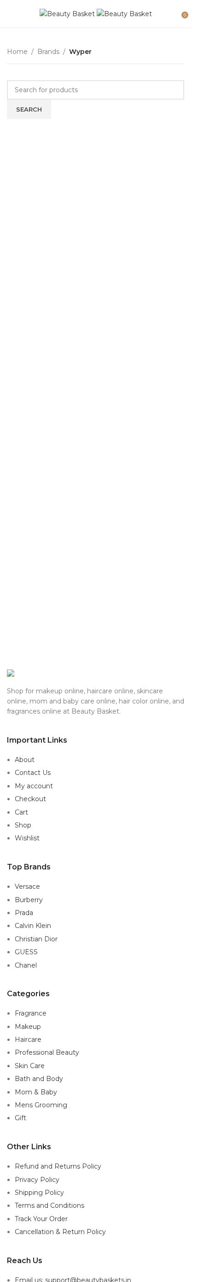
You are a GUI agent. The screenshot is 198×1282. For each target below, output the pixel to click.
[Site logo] (68, 13)
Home (17, 51)
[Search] (175, 14)
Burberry (29, 900)
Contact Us (33, 772)
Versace (27, 886)
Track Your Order (41, 1219)
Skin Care (30, 1066)
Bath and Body (39, 1079)
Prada (24, 913)
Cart (21, 812)
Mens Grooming (41, 1105)
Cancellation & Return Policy (60, 1232)
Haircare (28, 1039)
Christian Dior (36, 939)
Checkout (30, 799)
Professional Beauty (47, 1052)
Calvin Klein (33, 926)
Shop (23, 825)
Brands (48, 51)
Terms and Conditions (49, 1205)
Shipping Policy (39, 1192)
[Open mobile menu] (10, 14)
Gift (20, 1118)
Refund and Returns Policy (58, 1166)
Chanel (26, 965)
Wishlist (27, 838)
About (25, 760)
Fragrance (31, 1013)
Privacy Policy (37, 1180)
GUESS (26, 952)
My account (34, 786)
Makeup (28, 1026)
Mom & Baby (36, 1092)
